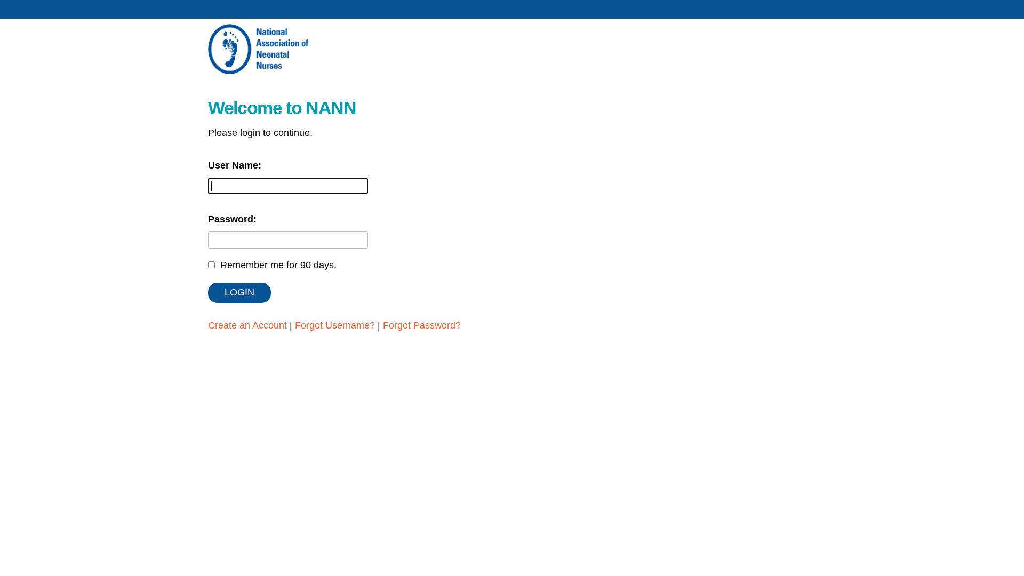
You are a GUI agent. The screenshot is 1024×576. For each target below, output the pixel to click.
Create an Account (247, 325)
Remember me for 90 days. (278, 265)
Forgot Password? (422, 325)
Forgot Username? (335, 325)
